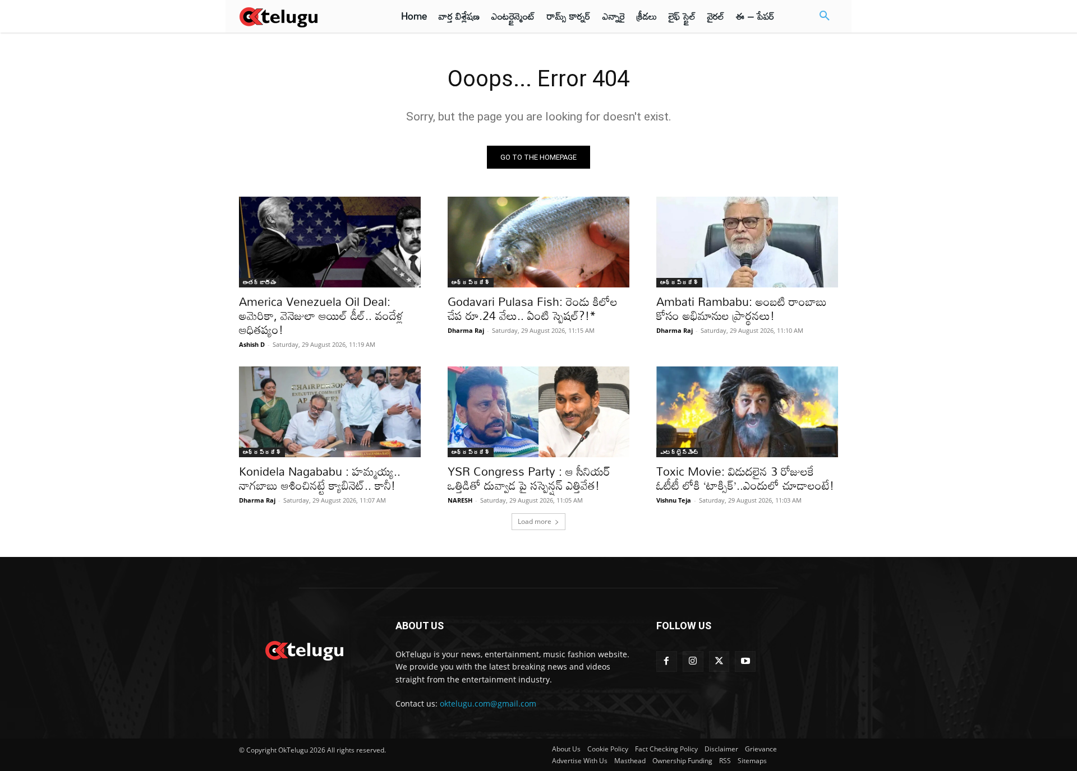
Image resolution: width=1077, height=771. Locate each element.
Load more (534, 521)
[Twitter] (719, 661)
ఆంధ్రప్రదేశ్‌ (470, 282)
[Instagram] (693, 661)
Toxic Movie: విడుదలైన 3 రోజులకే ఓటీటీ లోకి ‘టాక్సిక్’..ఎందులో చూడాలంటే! (745, 478)
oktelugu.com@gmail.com (488, 703)
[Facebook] (666, 661)
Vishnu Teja (673, 500)
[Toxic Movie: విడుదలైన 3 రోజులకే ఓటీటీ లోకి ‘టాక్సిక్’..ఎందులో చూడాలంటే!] (747, 411)
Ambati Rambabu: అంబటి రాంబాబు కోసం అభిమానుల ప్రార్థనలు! (741, 308)
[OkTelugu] (304, 16)
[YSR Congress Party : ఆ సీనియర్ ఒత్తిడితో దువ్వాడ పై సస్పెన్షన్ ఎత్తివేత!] (538, 411)
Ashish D (252, 344)
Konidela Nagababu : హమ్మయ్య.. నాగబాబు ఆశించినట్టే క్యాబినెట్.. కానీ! (320, 478)
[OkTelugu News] (304, 649)
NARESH (460, 500)
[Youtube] (745, 661)
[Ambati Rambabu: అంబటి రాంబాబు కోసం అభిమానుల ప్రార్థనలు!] (747, 242)
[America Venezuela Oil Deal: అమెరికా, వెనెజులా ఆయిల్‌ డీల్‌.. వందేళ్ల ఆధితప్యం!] (330, 242)
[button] (824, 16)
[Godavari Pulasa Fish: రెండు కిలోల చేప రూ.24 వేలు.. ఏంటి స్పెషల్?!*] (538, 242)
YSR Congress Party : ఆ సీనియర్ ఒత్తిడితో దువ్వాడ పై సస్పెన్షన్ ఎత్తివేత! (529, 478)
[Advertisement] (189, 207)
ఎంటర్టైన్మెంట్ (679, 452)
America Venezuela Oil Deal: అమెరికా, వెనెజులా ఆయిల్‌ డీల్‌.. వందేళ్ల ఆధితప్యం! (321, 315)
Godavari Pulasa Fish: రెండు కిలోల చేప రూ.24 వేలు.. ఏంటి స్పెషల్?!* (533, 308)
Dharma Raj (466, 330)
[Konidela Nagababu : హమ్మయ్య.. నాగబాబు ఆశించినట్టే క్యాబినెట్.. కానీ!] (330, 411)
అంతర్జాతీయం (259, 282)
